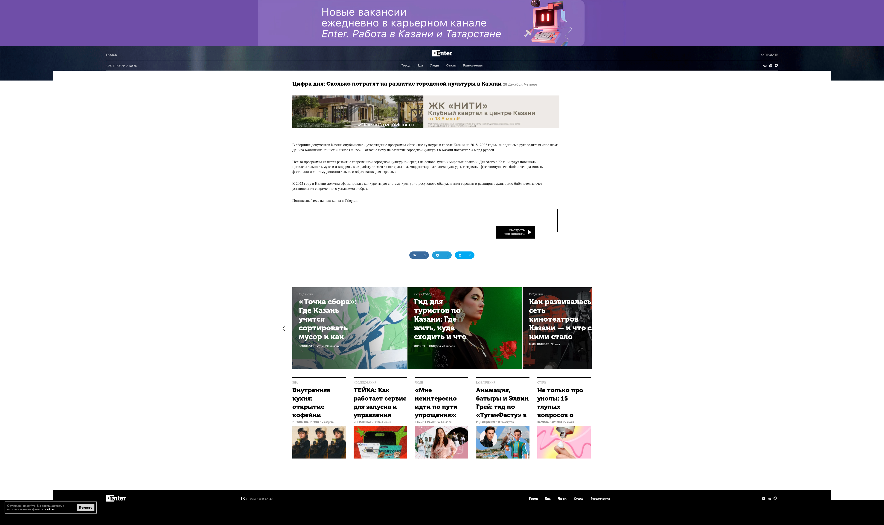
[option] (349, 328)
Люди (434, 65)
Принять (85, 507)
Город (405, 65)
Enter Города (424, 294)
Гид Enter (306, 294)
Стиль (451, 65)
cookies (49, 509)
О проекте (769, 55)
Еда (420, 65)
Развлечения (473, 65)
